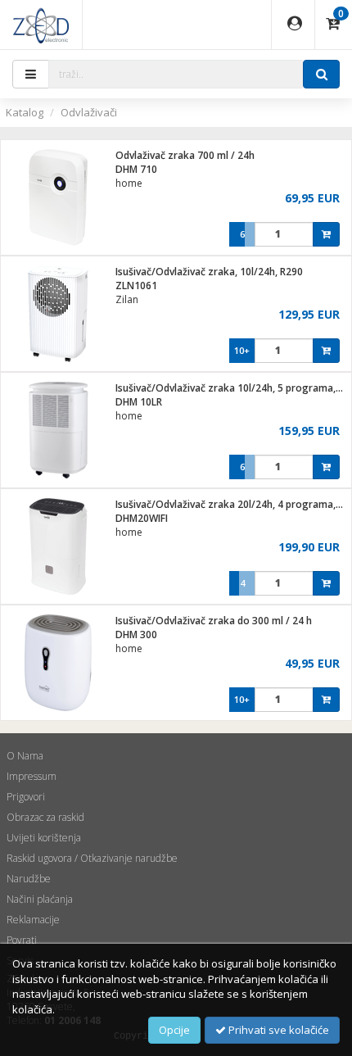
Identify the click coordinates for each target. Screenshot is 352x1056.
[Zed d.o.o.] (41, 24)
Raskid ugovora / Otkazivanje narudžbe (92, 858)
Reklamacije (33, 920)
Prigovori (26, 797)
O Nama (25, 756)
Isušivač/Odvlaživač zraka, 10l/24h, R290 (209, 272)
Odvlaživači (89, 112)
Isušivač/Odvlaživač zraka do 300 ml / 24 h (213, 621)
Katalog (24, 112)
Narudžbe (29, 879)
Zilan (126, 299)
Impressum (31, 776)
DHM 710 (136, 169)
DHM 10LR (138, 402)
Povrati (22, 940)
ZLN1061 (136, 285)
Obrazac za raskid (45, 817)
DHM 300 (136, 634)
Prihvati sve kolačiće (277, 1029)
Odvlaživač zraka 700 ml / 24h (185, 155)
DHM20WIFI (141, 518)
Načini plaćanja (40, 899)
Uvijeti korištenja (44, 838)
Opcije (174, 1029)
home (128, 183)
